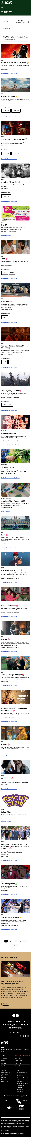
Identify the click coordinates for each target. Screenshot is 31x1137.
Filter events (6, 28)
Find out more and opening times (10, 444)
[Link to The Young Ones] (15, 872)
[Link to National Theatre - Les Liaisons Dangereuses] (15, 697)
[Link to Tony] (15, 247)
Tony (3, 258)
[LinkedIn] (25, 1036)
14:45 (4, 317)
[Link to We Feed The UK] (15, 456)
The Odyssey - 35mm (10, 390)
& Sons (4, 639)
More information (6, 511)
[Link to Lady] (15, 523)
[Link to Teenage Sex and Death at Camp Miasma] (15, 334)
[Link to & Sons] (15, 628)
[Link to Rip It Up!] (15, 213)
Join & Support (22, 1072)
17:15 (16, 110)
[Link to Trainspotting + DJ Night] (15, 663)
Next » (15, 945)
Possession (6, 778)
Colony (4, 744)
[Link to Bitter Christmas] (15, 594)
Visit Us (3, 1070)
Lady (3, 535)
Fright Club (6, 812)
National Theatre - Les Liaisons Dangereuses (14, 709)
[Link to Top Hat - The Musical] (15, 906)
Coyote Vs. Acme (8, 96)
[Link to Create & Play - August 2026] (15, 490)
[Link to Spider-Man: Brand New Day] (15, 128)
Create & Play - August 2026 (13, 501)
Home (3, 7)
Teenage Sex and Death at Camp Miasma (14, 347)
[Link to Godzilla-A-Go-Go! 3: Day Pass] (15, 51)
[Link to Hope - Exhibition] (15, 422)
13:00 (6, 196)
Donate (5, 1003)
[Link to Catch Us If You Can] (15, 171)
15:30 (16, 153)
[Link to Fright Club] (15, 800)
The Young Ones (8, 883)
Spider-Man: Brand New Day (13, 139)
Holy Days (5, 301)
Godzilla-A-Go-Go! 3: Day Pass (13, 62)
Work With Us (21, 1076)
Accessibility (5, 1072)
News (18, 1074)
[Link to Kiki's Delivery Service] (15, 559)
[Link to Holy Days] (15, 290)
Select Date (21, 20)
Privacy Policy (21, 1081)
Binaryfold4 (21, 1133)
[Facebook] (21, 1036)
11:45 (6, 110)
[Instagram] (23, 1036)
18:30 (7, 405)
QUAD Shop (5, 1078)
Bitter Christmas (8, 605)
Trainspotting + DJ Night (11, 675)
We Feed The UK (7, 467)
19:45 (12, 273)
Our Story (20, 1070)
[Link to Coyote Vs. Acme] (15, 85)
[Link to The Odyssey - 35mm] (15, 379)
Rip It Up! (5, 225)
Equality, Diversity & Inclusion (23, 1079)
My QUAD (4, 1076)
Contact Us (5, 1074)
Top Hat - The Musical (10, 917)
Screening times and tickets (9, 73)
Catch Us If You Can (9, 182)
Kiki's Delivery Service (10, 570)
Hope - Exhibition (8, 433)
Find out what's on (6, 235)
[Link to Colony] (15, 733)
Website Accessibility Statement (21, 1089)
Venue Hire (4, 1081)
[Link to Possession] (15, 767)
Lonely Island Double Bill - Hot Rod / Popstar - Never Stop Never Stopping (15, 846)
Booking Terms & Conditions (22, 1084)
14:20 (4, 273)
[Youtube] (28, 1036)
